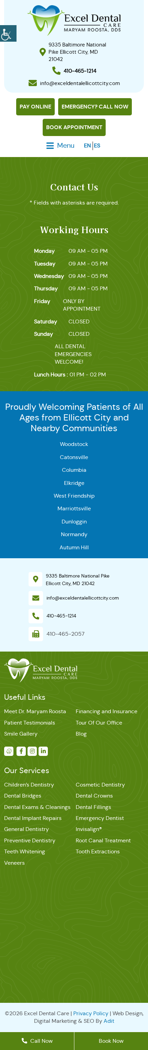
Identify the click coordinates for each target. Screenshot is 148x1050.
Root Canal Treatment (103, 840)
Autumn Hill (74, 547)
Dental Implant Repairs (33, 818)
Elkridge (74, 483)
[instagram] (32, 751)
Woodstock (74, 444)
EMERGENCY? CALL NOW (95, 106)
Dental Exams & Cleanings (37, 807)
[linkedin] (43, 751)
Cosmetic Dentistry (100, 784)
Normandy (74, 534)
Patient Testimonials (29, 722)
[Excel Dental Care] (74, 20)
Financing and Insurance (106, 711)
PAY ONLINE (35, 106)
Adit (109, 1021)
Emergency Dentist (100, 818)
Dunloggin (74, 521)
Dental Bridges (22, 795)
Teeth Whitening (24, 851)
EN (87, 145)
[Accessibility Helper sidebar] (8, 32)
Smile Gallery (21, 733)
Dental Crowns (94, 795)
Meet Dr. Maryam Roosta (35, 711)
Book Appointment (74, 127)
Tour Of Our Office (99, 722)
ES (97, 145)
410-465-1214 (61, 616)
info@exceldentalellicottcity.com (82, 598)
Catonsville (74, 457)
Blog (81, 733)
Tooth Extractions (98, 851)
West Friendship (74, 495)
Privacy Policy (90, 1013)
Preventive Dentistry (29, 840)
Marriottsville (74, 508)
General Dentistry (26, 829)
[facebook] (21, 751)
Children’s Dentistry (29, 784)
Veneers (14, 863)
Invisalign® (89, 829)
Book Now (111, 1041)
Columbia (74, 470)
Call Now (41, 1041)
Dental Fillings (93, 807)
